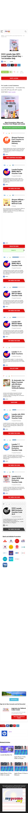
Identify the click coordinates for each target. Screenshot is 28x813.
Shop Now (14, 402)
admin (4, 61)
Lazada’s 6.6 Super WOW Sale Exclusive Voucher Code (18, 479)
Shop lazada (14, 78)
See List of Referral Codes (19, 717)
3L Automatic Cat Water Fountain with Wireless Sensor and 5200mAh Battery (18, 384)
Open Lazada (11, 92)
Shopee (14, 146)
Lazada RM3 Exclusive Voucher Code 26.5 (17, 511)
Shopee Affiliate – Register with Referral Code (18, 201)
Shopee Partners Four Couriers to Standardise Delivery (18, 140)
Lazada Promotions (17, 176)
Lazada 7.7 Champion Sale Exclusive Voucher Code (17, 447)
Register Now (14, 246)
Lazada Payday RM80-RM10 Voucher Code (17, 171)
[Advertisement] (14, 15)
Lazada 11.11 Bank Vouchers (17, 353)
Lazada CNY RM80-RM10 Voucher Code (17, 263)
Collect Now (14, 368)
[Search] (25, 31)
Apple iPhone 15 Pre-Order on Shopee (20, 757)
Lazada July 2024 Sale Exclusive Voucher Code (18, 416)
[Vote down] (7, 133)
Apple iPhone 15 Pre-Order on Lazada (6, 774)
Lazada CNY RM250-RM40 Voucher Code (17, 324)
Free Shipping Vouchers (14, 157)
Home (2, 35)
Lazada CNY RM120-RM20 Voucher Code (17, 293)
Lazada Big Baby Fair (6, 755)
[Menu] (2, 31)
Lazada (11, 61)
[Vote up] (9, 133)
